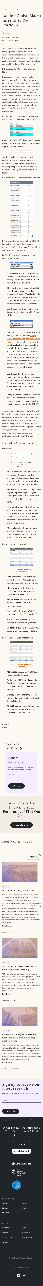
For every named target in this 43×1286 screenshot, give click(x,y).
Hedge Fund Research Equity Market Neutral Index (23, 338)
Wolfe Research (19, 61)
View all (33, 857)
